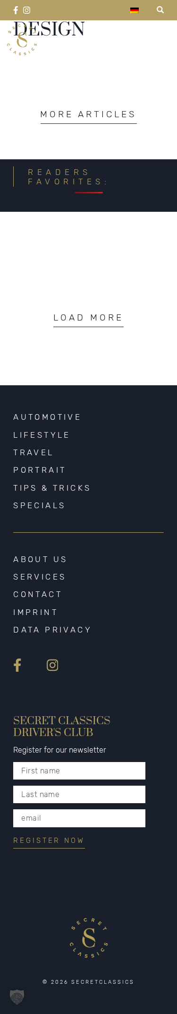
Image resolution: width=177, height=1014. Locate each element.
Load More (88, 317)
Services (39, 576)
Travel (33, 452)
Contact (37, 594)
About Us (40, 559)
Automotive (47, 417)
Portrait (39, 470)
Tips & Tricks (52, 488)
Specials (39, 505)
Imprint (35, 612)
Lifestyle (42, 435)
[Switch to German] (134, 10)
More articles (88, 114)
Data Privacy (52, 629)
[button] (17, 997)
